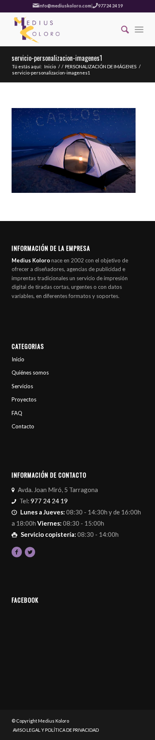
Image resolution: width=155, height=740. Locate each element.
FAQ (17, 413)
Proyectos (24, 399)
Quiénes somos (30, 372)
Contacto (23, 426)
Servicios (22, 386)
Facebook (25, 600)
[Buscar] (121, 29)
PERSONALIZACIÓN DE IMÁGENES (100, 66)
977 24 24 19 (110, 5)
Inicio (50, 66)
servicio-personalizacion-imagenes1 (57, 58)
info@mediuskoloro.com (64, 5)
